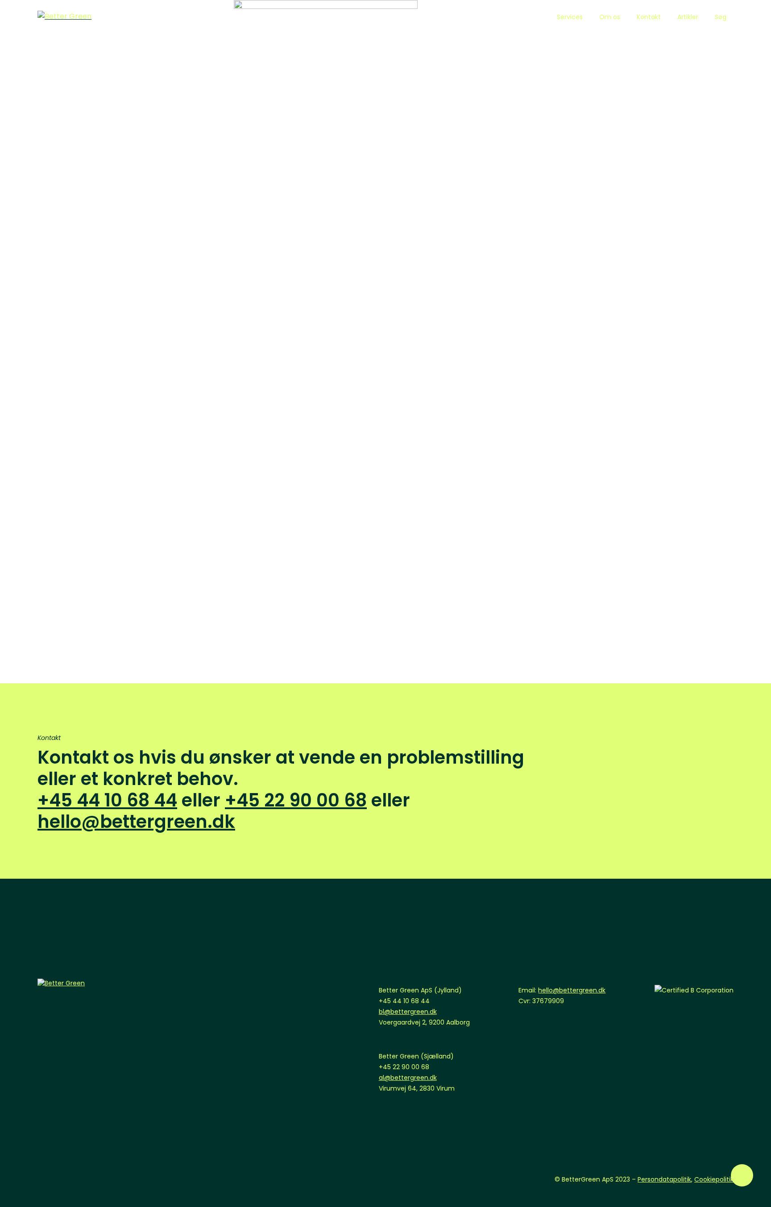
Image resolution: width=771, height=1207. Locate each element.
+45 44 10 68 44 (107, 800)
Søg (720, 16)
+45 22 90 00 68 (296, 800)
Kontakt (649, 16)
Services (570, 16)
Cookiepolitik (714, 1179)
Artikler (687, 16)
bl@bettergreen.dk (408, 1011)
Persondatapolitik (664, 1179)
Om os (609, 16)
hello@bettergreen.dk (136, 821)
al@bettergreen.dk (408, 1077)
